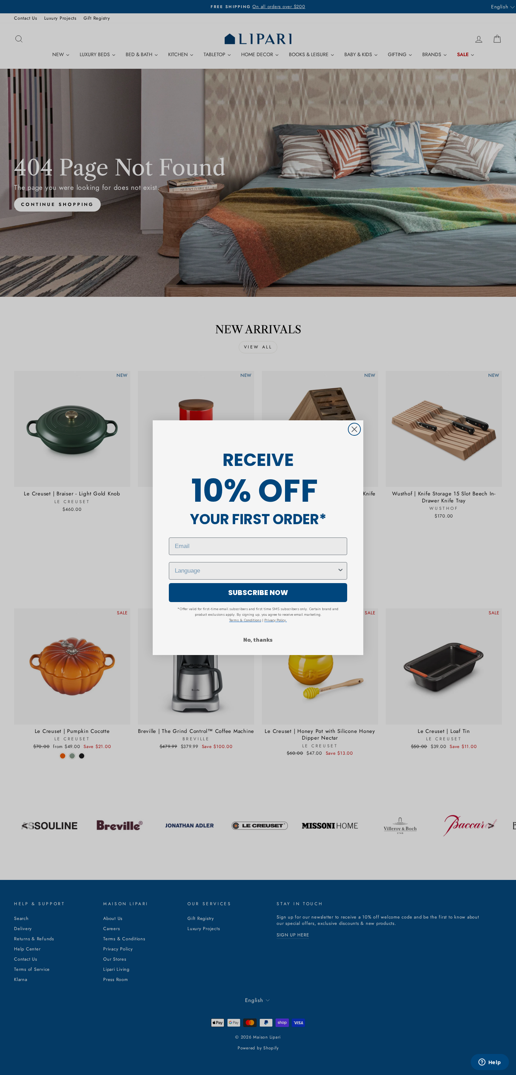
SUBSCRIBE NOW (258, 592)
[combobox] (256, 570)
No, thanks (258, 639)
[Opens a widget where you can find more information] (489, 1062)
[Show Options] (340, 570)
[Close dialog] (354, 429)
